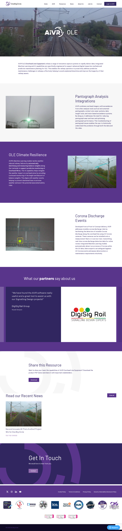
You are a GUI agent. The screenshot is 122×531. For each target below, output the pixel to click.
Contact (99, 4)
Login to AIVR (110, 4)
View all (111, 395)
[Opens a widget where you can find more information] (113, 527)
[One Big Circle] (13, 4)
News (72, 4)
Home (46, 4)
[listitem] (94, 117)
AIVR (53, 4)
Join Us (90, 4)
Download (34, 380)
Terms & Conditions (74, 492)
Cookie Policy (62, 492)
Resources (62, 4)
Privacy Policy (87, 492)
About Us (80, 4)
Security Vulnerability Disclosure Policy (105, 492)
